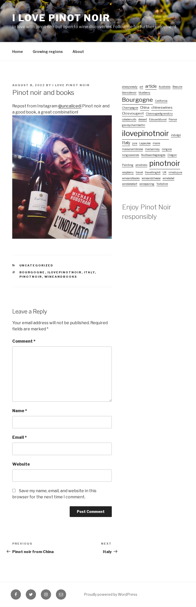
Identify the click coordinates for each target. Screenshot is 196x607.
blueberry (144, 92)
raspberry (128, 172)
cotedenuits (129, 119)
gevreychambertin (133, 125)
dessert (142, 119)
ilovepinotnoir (64, 272)
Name (19, 410)
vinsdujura (175, 172)
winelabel (168, 178)
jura (134, 143)
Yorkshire (162, 184)
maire (156, 143)
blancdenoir (129, 92)
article (151, 86)
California (161, 101)
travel (139, 172)
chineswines (162, 107)
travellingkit (153, 172)
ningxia (167, 149)
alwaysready (130, 86)
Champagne (130, 107)
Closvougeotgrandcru (159, 113)
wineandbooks (60, 276)
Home (17, 51)
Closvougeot (133, 113)
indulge (176, 135)
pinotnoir (30, 276)
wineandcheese (151, 178)
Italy (89, 272)
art (141, 86)
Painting (127, 165)
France (173, 119)
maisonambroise (132, 149)
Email (19, 437)
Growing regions (48, 51)
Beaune (177, 86)
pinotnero (141, 165)
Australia (164, 86)
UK (164, 172)
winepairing (146, 184)
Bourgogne (32, 272)
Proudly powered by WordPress (110, 594)
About (78, 51)
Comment (23, 341)
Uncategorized (36, 265)
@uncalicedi (69, 106)
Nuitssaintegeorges (153, 155)
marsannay (152, 149)
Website (21, 464)
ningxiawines (130, 155)
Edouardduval (158, 119)
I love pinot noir (61, 18)
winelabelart (129, 184)
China (144, 107)
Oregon (172, 155)
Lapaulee (145, 143)
